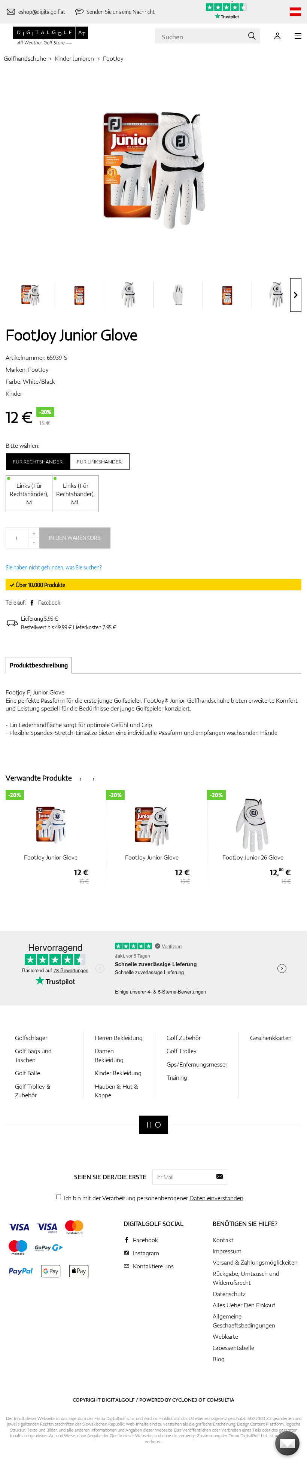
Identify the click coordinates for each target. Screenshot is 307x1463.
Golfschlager (31, 1038)
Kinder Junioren (74, 58)
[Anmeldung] (277, 36)
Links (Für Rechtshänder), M (29, 493)
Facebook (49, 602)
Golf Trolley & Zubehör (33, 1090)
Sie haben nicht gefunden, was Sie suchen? (54, 567)
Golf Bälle (27, 1073)
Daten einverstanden (216, 1198)
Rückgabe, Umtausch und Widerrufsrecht (246, 1278)
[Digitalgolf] (153, 1125)
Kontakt (223, 1240)
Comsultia (220, 1399)
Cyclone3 (184, 1399)
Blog (219, 1359)
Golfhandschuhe (25, 58)
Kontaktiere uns (153, 1266)
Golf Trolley (182, 1051)
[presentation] (295, 295)
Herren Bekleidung (119, 1038)
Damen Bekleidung (109, 1055)
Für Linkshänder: (100, 461)
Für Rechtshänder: (38, 461)
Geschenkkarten (271, 1038)
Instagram (146, 1253)
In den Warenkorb (75, 537)
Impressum (227, 1251)
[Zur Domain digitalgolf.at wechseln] (295, 11)
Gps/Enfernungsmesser (197, 1064)
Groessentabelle (233, 1348)
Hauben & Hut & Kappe (116, 1090)
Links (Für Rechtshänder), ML (75, 493)
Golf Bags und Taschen (33, 1055)
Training (177, 1077)
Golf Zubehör (184, 1038)
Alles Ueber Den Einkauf (244, 1305)
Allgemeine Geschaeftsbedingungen (244, 1320)
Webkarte (225, 1336)
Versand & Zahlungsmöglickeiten (255, 1262)
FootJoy (113, 58)
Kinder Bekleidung (118, 1073)
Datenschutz (229, 1294)
